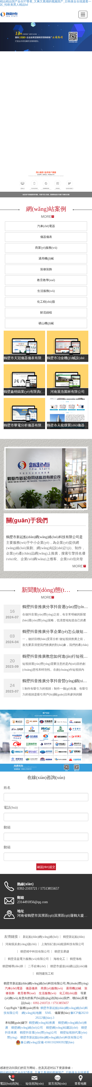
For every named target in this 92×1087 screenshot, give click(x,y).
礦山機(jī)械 (46, 323)
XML (48, 1013)
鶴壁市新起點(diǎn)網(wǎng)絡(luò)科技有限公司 (51, 1037)
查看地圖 (80, 1083)
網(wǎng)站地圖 (32, 1013)
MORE (46, 216)
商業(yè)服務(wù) (46, 247)
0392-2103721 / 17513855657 (51, 1003)
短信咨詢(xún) (35, 1083)
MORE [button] (77, 566)
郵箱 (7, 827)
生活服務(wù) (46, 291)
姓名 (7, 787)
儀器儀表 (46, 237)
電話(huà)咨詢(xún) (11, 1083)
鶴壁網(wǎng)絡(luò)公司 (27, 1027)
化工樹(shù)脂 (46, 301)
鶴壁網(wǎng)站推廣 (42, 1022)
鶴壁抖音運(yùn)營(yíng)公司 (38, 1032)
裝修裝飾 (46, 269)
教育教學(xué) (46, 280)
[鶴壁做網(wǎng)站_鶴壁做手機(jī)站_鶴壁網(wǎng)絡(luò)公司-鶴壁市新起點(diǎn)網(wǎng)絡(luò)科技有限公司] (9, 14)
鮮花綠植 (46, 312)
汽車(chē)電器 (46, 226)
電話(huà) (11, 807)
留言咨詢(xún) (57, 1083)
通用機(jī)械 (46, 258)
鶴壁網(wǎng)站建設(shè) (62, 1027)
